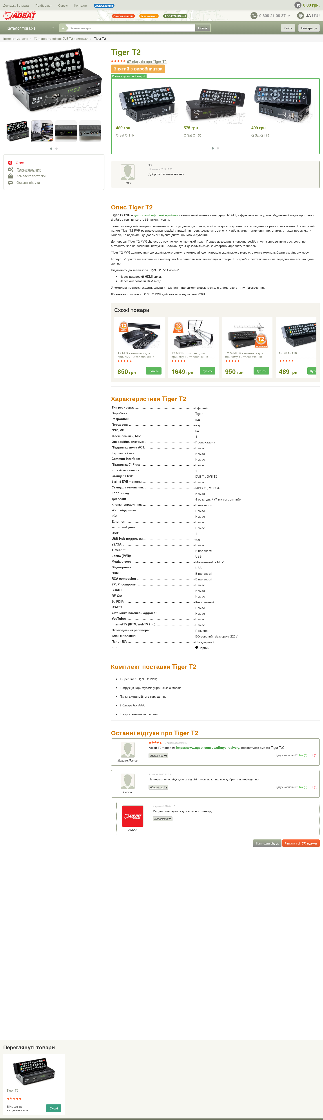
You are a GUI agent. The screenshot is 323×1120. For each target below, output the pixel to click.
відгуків (147, 61)
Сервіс (63, 5)
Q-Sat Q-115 (260, 135)
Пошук (202, 28)
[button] (51, 148)
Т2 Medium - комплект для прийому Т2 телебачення (244, 355)
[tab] (54, 162)
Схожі (54, 1108)
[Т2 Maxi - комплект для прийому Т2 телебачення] (193, 334)
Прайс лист (43, 5)
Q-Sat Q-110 (125, 135)
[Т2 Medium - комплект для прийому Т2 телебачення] (247, 334)
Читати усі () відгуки (301, 843)
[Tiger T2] (53, 85)
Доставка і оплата (16, 5)
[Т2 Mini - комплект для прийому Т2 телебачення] (139, 334)
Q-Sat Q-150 (192, 135)
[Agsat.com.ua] (19, 15)
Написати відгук (267, 843)
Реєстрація (309, 28)
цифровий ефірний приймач (156, 215)
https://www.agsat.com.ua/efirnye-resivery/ (208, 747)
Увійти (288, 28)
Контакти (80, 5)
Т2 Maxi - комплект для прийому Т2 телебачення (189, 355)
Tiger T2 (12, 1091)
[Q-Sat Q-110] (301, 334)
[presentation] (114, 347)
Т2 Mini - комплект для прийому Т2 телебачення (136, 355)
